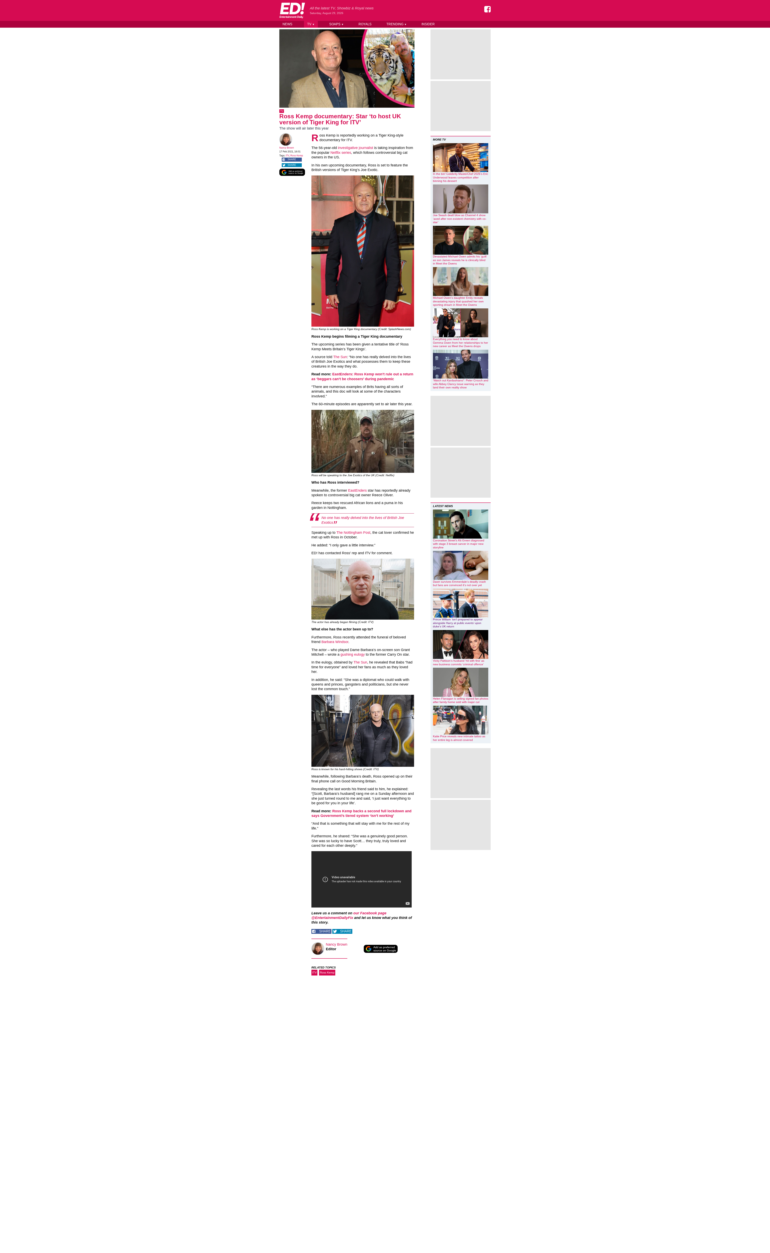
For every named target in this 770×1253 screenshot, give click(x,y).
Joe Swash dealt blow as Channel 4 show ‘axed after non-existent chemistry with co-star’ (459, 219)
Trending (396, 24)
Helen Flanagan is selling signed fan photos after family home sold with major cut (460, 700)
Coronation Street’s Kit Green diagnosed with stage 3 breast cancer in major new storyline (458, 544)
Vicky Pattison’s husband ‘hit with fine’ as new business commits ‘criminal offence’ (458, 662)
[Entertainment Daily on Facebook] (487, 9)
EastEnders (357, 490)
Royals (365, 24)
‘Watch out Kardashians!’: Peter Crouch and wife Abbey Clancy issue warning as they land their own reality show (460, 384)
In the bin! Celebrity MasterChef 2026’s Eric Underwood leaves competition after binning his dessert (460, 177)
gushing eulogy (352, 654)
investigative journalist (355, 148)
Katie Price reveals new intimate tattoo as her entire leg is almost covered (459, 738)
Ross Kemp (296, 155)
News (287, 24)
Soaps (336, 24)
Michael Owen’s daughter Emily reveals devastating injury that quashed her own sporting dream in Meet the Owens (458, 301)
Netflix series (340, 153)
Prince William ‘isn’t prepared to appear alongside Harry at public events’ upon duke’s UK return (458, 623)
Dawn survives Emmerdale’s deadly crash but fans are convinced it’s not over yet (459, 583)
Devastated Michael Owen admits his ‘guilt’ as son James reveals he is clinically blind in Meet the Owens (460, 260)
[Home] (292, 10)
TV (311, 24)
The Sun (340, 357)
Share (292, 159)
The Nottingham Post (353, 533)
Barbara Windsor (334, 642)
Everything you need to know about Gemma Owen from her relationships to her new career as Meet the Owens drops (460, 342)
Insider (428, 24)
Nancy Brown (286, 147)
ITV (287, 155)
